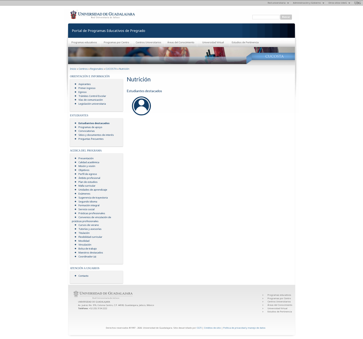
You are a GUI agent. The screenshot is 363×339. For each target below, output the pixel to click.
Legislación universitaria (92, 103)
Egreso (82, 92)
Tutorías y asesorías (90, 229)
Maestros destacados (90, 252)
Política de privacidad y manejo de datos (244, 327)
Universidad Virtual (213, 42)
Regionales (96, 68)
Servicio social (86, 209)
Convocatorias (86, 131)
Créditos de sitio (212, 327)
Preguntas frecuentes (91, 139)
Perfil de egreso (87, 174)
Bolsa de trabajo (87, 248)
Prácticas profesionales (91, 213)
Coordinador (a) (87, 256)
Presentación (86, 158)
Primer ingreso (86, 88)
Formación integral (88, 205)
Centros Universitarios (148, 42)
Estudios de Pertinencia (245, 42)
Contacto (83, 275)
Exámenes (84, 193)
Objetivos (83, 170)
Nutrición (124, 68)
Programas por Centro (116, 42)
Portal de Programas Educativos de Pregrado (108, 30)
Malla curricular (86, 185)
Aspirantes (84, 84)
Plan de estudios (88, 182)
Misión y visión (86, 166)
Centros (83, 68)
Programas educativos (84, 42)
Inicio (73, 68)
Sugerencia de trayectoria (93, 197)
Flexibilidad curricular (90, 237)
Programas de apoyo (90, 127)
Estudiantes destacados (93, 123)
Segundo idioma (87, 201)
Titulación (84, 233)
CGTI (199, 327)
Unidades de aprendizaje (92, 189)
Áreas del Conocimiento (180, 42)
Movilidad (83, 240)
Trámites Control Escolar (92, 96)
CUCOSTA (111, 68)
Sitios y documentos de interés (96, 135)
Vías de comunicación (90, 99)
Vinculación (84, 244)
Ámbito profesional (89, 178)
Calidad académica (88, 162)
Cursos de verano (88, 225)
